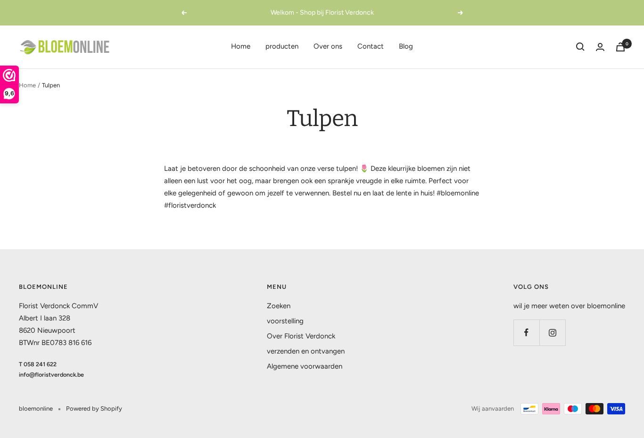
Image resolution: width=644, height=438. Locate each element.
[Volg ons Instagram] (552, 332)
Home (240, 46)
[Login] (600, 47)
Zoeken (278, 306)
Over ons (328, 46)
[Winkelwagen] (620, 46)
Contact (370, 46)
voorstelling (285, 321)
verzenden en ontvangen (306, 351)
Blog (406, 46)
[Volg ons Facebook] (526, 332)
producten (281, 46)
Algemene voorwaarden (304, 366)
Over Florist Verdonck (301, 336)
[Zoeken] (580, 46)
